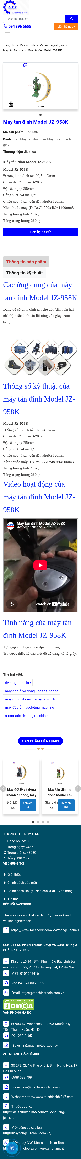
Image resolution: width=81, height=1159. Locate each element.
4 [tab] (48, 822)
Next (78, 788)
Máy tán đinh (27, 45)
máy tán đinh (45, 699)
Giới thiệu (14, 875)
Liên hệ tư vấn (40, 232)
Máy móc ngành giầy (52, 45)
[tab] (26, 261)
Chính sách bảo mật (22, 883)
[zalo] (8, 1133)
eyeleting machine (40, 707)
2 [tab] (38, 822)
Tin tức (12, 899)
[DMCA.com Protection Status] (18, 1004)
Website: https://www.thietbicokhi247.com (42, 1097)
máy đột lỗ (13, 707)
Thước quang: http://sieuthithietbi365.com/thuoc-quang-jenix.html (34, 1112)
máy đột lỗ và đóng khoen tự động (32, 691)
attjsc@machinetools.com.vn (43, 993)
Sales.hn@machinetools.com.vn (36, 1045)
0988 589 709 (21, 1077)
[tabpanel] (40, 85)
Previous (3, 788)
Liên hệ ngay (66, 26)
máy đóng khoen (18, 699)
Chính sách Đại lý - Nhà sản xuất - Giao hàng (40, 891)
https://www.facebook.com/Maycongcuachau (45, 930)
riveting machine (18, 683)
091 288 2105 (21, 1036)
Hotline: (17, 983)
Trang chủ (9, 45)
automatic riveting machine (26, 716)
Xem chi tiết (28, 805)
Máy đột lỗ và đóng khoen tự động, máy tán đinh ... (21, 795)
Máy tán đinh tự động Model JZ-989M (60, 795)
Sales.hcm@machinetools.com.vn (37, 1087)
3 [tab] (43, 822)
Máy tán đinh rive (13, 50)
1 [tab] (40, 115)
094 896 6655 (20, 26)
